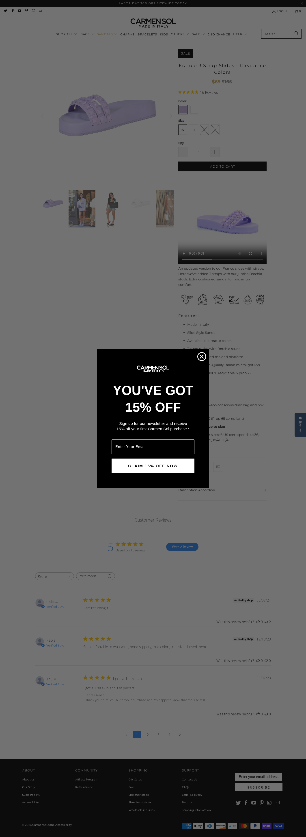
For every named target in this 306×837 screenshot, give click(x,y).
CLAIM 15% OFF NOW (153, 466)
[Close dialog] (202, 357)
